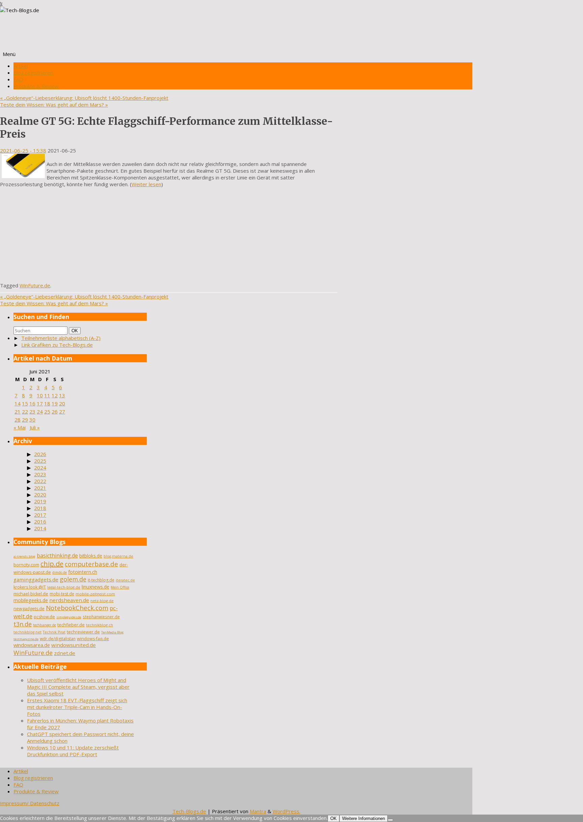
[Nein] (390, 820)
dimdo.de (59, 572)
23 (32, 411)
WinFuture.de (35, 285)
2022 (40, 481)
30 (32, 419)
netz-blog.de (102, 600)
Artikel (20, 65)
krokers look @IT (29, 587)
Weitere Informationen (363, 818)
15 (25, 403)
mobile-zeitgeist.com (95, 593)
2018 (40, 508)
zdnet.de (64, 653)
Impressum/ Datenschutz (29, 803)
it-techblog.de (101, 580)
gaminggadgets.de (35, 579)
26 (55, 411)
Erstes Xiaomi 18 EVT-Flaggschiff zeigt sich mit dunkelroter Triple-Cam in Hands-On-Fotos (77, 707)
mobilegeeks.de (30, 600)
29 (25, 419)
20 (62, 403)
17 (40, 403)
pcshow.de (44, 617)
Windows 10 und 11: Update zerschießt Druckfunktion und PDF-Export (73, 751)
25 (47, 411)
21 (18, 411)
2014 (40, 528)
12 (55, 395)
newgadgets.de (29, 609)
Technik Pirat (54, 632)
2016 (40, 521)
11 (47, 395)
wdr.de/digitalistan (58, 639)
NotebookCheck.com (77, 607)
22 (25, 411)
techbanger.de (44, 625)
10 (40, 395)
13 (62, 395)
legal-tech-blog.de (63, 587)
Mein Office (120, 587)
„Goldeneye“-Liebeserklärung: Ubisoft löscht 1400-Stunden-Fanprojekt (84, 97)
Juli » (35, 427)
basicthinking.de (57, 555)
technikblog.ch (99, 624)
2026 (40, 454)
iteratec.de (125, 580)
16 (32, 403)
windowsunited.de (73, 645)
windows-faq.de (93, 639)
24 (40, 411)
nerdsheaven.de (69, 600)
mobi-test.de (62, 594)
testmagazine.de (25, 639)
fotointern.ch (82, 571)
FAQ (18, 79)
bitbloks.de (90, 555)
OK (76, 330)
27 (62, 411)
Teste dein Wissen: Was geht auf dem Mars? (54, 104)
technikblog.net (27, 632)
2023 (40, 474)
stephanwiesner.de (101, 616)
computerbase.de (91, 564)
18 (47, 403)
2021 (40, 487)
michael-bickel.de (30, 594)
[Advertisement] (168, 235)
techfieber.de (71, 625)
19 (55, 403)
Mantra (258, 811)
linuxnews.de (95, 587)
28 (18, 419)
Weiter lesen (146, 184)
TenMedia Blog (112, 632)
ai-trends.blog (24, 556)
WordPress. (286, 811)
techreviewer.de (83, 632)
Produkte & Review (36, 86)
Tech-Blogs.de (189, 811)
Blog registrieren (33, 72)
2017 (40, 514)
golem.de (73, 579)
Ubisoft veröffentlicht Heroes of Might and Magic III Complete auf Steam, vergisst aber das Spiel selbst (78, 687)
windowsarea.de (31, 645)
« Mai (19, 427)
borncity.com (26, 565)
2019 (40, 501)
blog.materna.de (118, 556)
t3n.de (22, 624)
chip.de (51, 563)
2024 (40, 467)
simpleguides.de (68, 617)
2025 (40, 460)
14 (18, 403)
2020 (40, 494)
